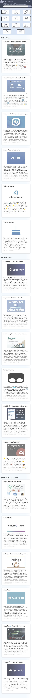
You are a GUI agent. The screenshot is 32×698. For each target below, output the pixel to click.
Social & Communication (7, 33)
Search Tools (16, 26)
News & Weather (16, 20)
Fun (5, 20)
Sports (20, 33)
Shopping (26, 26)
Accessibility (5, 13)
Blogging (16, 13)
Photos (26, 20)
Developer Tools (27, 13)
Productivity (5, 26)
